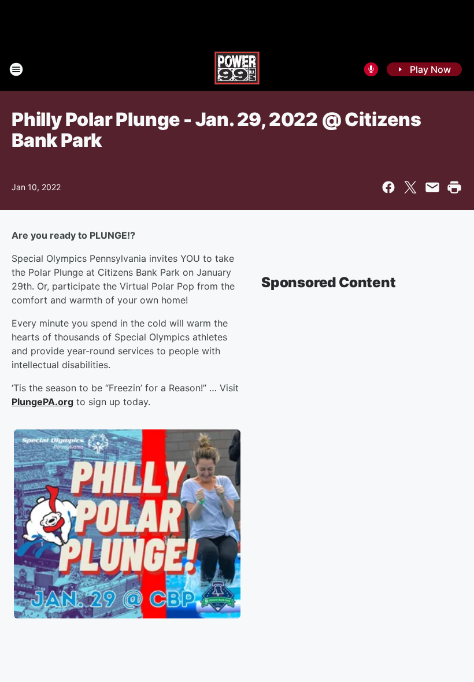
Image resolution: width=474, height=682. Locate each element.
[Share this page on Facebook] (388, 187)
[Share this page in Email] (432, 187)
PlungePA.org (42, 401)
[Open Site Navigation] (16, 69)
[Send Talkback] (371, 69)
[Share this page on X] (410, 187)
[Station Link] (237, 69)
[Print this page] (454, 187)
